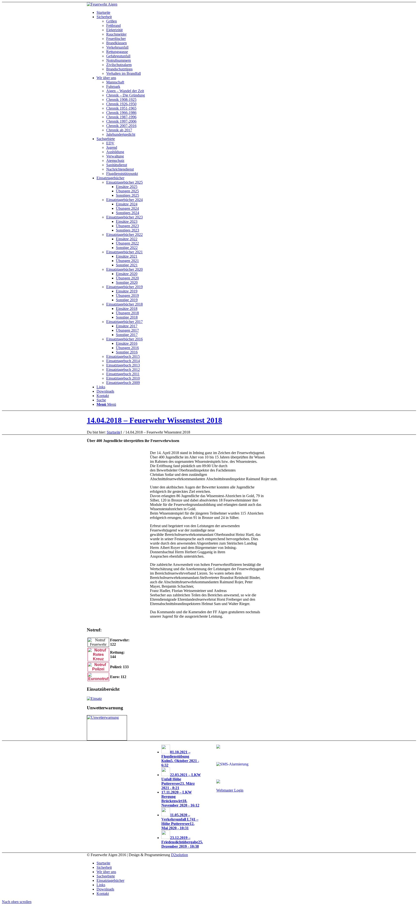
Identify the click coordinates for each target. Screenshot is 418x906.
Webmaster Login (229, 790)
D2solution (179, 855)
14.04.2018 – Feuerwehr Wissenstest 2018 (154, 420)
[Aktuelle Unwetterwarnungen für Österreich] (103, 717)
